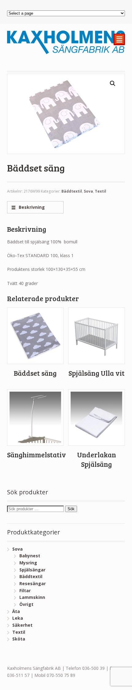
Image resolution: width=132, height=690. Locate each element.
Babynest (29, 556)
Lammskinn (32, 597)
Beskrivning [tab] (31, 207)
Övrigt (26, 604)
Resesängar (32, 583)
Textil (100, 191)
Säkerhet (22, 625)
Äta (16, 611)
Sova (88, 191)
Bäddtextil (71, 191)
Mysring (28, 563)
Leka (17, 618)
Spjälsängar (32, 570)
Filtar (25, 590)
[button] (112, 83)
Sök (71, 509)
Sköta (18, 639)
